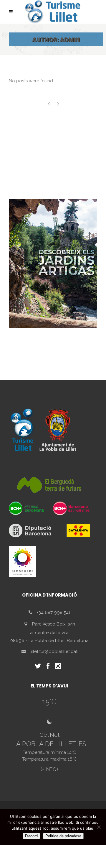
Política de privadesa (63, 836)
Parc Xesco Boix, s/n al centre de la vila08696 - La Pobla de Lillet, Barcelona (49, 632)
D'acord (31, 836)
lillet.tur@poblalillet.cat (53, 651)
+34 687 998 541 (53, 612)
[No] (99, 827)
